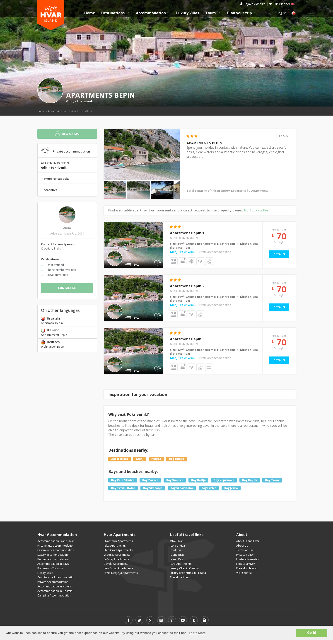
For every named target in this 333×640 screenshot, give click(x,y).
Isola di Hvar (178, 546)
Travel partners (180, 577)
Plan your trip (240, 13)
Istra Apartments (180, 564)
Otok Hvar (176, 541)
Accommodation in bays (53, 564)
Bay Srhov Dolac (181, 488)
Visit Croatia (244, 573)
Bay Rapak (249, 480)
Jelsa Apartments (114, 546)
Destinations (113, 13)
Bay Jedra (231, 488)
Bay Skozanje (152, 488)
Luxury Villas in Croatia (184, 568)
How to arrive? (245, 564)
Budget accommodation (53, 559)
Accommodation (151, 13)
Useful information (248, 559)
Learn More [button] (197, 633)
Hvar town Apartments (118, 541)
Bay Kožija (198, 480)
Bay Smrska (174, 480)
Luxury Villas (187, 13)
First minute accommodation (55, 546)
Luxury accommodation (52, 555)
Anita (67, 228)
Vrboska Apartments (117, 555)
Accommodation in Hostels (54, 591)
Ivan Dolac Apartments (118, 568)
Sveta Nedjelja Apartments (121, 573)
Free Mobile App (247, 568)
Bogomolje (176, 459)
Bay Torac (272, 480)
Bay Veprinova (224, 480)
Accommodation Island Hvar (55, 541)
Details (279, 254)
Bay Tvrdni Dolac (123, 488)
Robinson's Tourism (50, 568)
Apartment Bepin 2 (187, 286)
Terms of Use (244, 550)
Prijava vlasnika (254, 4)
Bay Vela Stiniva (122, 480)
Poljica (156, 459)
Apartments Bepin (184, 238)
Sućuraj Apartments (116, 559)
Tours (211, 13)
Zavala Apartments (116, 564)
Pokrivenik (85, 101)
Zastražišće (119, 459)
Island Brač (177, 555)
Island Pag (176, 559)
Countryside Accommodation (56, 577)
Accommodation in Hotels (54, 586)
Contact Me (67, 288)
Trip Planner (283, 4)
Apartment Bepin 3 (187, 339)
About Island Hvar (247, 541)
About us (242, 546)
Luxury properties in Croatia (188, 573)
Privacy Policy (244, 555)
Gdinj (70, 101)
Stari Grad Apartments (118, 550)
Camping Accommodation (54, 595)
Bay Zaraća (150, 480)
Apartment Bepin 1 (187, 232)
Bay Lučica (208, 488)
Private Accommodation (52, 582)
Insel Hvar (176, 550)
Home (89, 13)
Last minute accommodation (55, 550)
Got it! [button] (311, 632)
